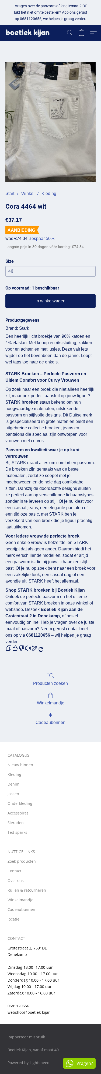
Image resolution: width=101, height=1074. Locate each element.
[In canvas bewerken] (34, 648)
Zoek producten (22, 861)
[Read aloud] (28, 648)
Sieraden (16, 822)
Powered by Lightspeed (29, 1062)
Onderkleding (20, 803)
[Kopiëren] (8, 648)
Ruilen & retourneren (27, 890)
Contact (14, 870)
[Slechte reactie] (21, 648)
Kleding (48, 193)
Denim (13, 784)
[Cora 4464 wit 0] (50, 122)
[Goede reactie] (15, 648)
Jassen (13, 793)
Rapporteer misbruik (26, 1036)
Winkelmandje (50, 703)
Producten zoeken (50, 683)
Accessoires (18, 813)
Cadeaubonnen (50, 722)
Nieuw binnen (20, 764)
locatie (13, 919)
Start (9, 193)
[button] (29, 33)
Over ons (16, 880)
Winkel (27, 193)
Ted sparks (17, 832)
